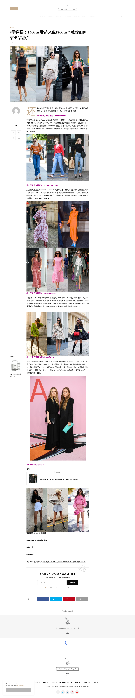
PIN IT (58, 158)
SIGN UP (72, 582)
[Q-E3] (67, 7)
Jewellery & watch (65, 682)
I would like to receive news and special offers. (59, 587)
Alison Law (16, 117)
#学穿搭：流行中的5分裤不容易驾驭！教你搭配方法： (63, 562)
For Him (87, 682)
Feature (37, 682)
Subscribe (13, 8)
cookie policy (21, 685)
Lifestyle (78, 682)
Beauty (45, 682)
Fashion (12, 27)
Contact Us (96, 682)
